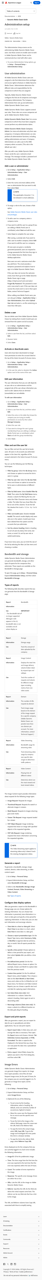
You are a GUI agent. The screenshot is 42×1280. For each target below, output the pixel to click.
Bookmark (9, 33)
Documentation (10, 16)
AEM (19, 16)
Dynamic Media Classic (16, 38)
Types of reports (15, 896)
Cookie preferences (25, 1272)
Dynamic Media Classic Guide (17, 20)
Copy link (18, 33)
